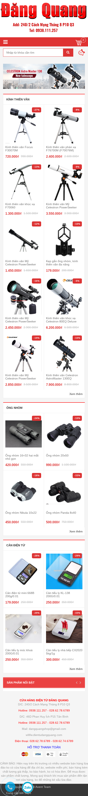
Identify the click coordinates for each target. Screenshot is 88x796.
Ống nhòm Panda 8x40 (61, 512)
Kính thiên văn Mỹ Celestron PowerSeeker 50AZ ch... (20, 264)
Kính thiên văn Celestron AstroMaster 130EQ (62, 377)
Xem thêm (76, 394)
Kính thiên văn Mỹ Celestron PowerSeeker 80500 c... (61, 207)
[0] (79, 44)
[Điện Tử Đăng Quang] (44, 18)
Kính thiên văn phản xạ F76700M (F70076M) (61, 148)
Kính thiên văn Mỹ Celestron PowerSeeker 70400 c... (20, 321)
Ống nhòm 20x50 (57, 455)
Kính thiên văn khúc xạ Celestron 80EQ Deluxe (61, 320)
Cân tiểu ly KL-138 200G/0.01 (58, 594)
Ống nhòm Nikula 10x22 (21, 512)
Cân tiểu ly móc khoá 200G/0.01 (19, 652)
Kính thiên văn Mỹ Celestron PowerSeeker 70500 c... (20, 378)
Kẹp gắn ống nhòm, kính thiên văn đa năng (62, 262)
